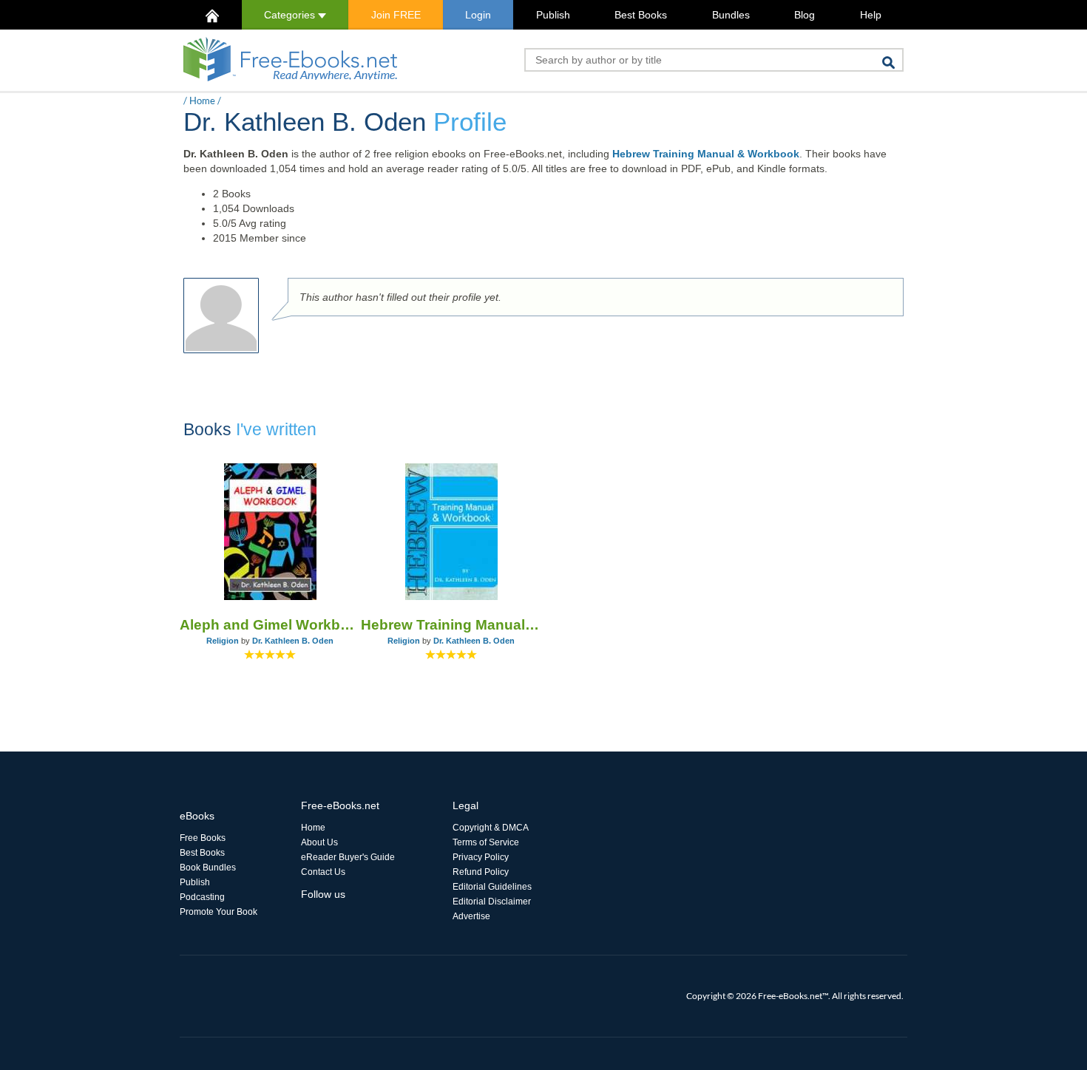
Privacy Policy (481, 857)
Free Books (203, 838)
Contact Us (323, 872)
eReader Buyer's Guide (348, 857)
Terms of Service (486, 842)
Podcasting (202, 897)
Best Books (640, 15)
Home (202, 100)
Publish (553, 15)
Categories (291, 15)
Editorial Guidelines (492, 887)
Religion (222, 640)
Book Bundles (208, 867)
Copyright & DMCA (491, 827)
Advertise (471, 916)
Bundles (731, 15)
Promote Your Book (218, 912)
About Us (319, 842)
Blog (804, 15)
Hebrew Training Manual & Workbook (705, 154)
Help (870, 15)
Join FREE (396, 15)
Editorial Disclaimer (492, 901)
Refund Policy (481, 872)
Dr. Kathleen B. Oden (292, 640)
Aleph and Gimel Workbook (270, 625)
